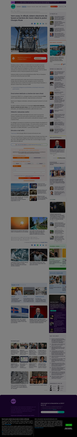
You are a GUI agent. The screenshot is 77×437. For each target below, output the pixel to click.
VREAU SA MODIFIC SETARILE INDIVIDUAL (68, 428)
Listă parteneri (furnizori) (39, 427)
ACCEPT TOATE (69, 424)
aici (2, 431)
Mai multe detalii (8, 424)
